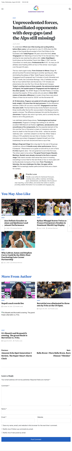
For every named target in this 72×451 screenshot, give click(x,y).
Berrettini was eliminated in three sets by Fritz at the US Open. (53, 304)
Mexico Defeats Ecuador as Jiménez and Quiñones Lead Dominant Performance (14, 222)
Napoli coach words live (12, 303)
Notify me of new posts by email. (14, 433)
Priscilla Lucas (19, 306)
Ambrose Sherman (17, 228)
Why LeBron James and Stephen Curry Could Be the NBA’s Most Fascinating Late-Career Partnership (16, 256)
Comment (5, 386)
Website (40, 417)
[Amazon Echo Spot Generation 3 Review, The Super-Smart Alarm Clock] (2, 225)
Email (3, 417)
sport (14, 18)
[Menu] (2, 9)
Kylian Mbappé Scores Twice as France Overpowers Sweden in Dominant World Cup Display (51, 222)
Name (4, 409)
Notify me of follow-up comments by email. (18, 429)
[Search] (70, 9)
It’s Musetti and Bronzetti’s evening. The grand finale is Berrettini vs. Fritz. (14, 335)
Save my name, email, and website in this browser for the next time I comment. (30, 425)
